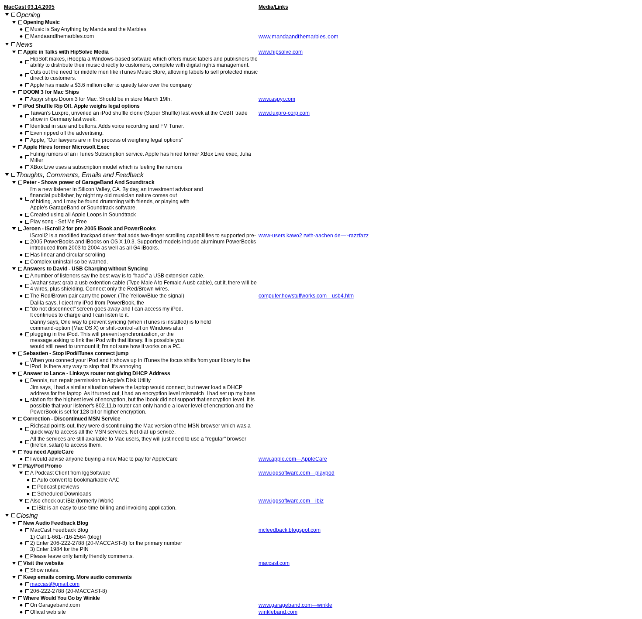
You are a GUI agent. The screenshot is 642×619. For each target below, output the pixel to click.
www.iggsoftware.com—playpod (297, 473)
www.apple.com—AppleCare (293, 459)
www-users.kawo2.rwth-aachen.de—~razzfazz (314, 236)
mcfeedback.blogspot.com (290, 530)
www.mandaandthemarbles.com (298, 36)
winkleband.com (278, 612)
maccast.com (274, 563)
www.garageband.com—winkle (295, 605)
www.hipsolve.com (281, 52)
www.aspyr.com (277, 99)
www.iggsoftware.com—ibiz (291, 501)
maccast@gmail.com (54, 584)
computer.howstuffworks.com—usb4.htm (306, 296)
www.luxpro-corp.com (284, 113)
